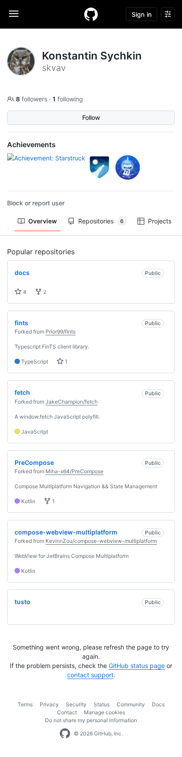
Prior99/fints (61, 331)
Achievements (31, 144)
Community (131, 704)
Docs (158, 704)
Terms (25, 704)
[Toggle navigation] (13, 13)
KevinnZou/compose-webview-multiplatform (101, 541)
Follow (91, 117)
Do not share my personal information (91, 720)
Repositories (101, 221)
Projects (159, 221)
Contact (67, 712)
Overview (42, 221)
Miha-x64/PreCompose (74, 471)
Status (102, 704)
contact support (90, 675)
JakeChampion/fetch (72, 401)
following (68, 99)
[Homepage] (91, 14)
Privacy (49, 704)
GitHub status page (137, 665)
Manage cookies (104, 712)
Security (76, 704)
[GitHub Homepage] (65, 733)
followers (32, 99)
